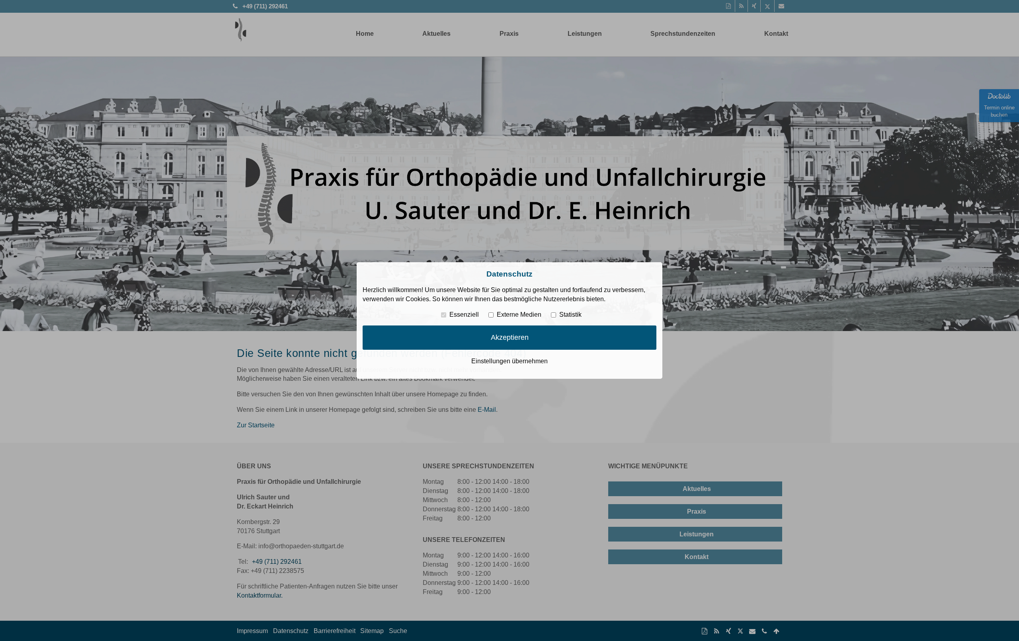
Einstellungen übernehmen (509, 361)
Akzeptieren (510, 337)
